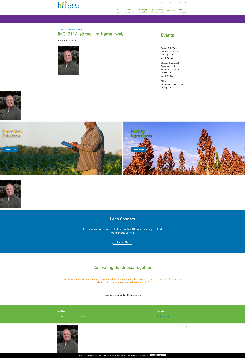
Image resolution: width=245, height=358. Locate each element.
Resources (171, 10)
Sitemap (184, 326)
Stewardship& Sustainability (157, 10)
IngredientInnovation (183, 10)
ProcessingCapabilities (142, 10)
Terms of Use (176, 326)
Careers (172, 3)
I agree (153, 355)
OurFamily (118, 10)
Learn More (10, 149)
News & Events (160, 3)
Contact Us (183, 3)
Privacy (168, 326)
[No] (243, 355)
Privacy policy (161, 355)
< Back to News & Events (70, 29)
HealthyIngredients (129, 10)
